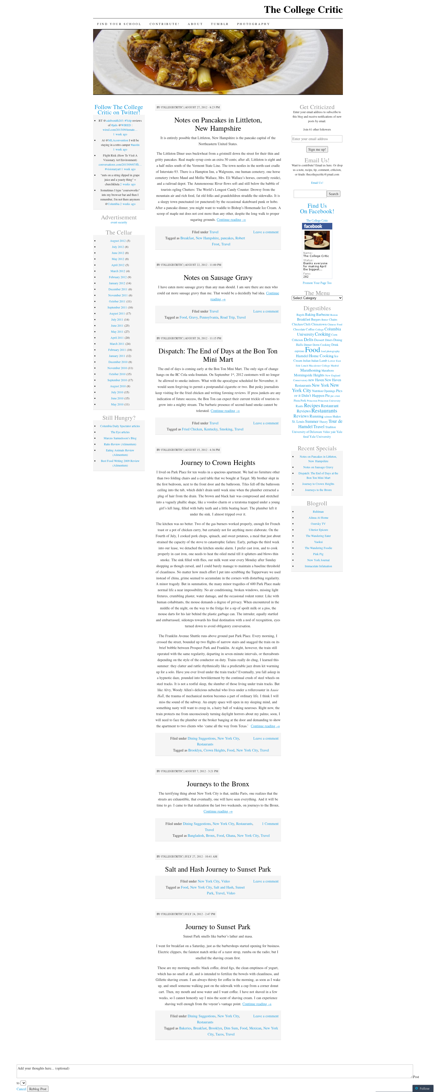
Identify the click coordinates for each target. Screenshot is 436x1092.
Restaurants (205, 744)
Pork (303, 400)
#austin (135, 145)
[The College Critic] (317, 278)
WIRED (126, 125)
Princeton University (329, 400)
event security (119, 222)
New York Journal (318, 560)
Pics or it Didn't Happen (318, 393)
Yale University (320, 436)
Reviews (301, 416)
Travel (214, 231)
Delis (308, 339)
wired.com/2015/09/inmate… (120, 129)
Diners (329, 340)
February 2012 (118, 277)
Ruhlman (318, 511)
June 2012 (118, 253)
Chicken (297, 324)
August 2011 (117, 313)
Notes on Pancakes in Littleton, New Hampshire (218, 124)
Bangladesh (196, 835)
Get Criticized (317, 107)
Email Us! (317, 182)
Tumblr (220, 24)
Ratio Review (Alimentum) (120, 444)
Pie (327, 395)
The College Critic (303, 9)
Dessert (319, 339)
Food (183, 317)
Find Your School (119, 24)
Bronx (210, 835)
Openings (329, 391)
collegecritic (172, 107)
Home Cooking (321, 355)
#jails (114, 125)
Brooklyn (195, 750)
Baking (310, 314)
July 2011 (117, 319)
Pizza (297, 400)
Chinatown (319, 324)
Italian (315, 360)
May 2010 (117, 404)
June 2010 (117, 398)
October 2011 (117, 301)
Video (225, 881)
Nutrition (317, 391)
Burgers (316, 319)
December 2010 (117, 362)
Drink (334, 345)
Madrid (335, 365)
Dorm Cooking (322, 345)
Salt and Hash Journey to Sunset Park (218, 869)
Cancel (21, 1088)
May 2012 (118, 259)
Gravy (193, 317)
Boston (334, 315)
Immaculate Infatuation (318, 566)
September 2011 (117, 307)
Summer (311, 421)
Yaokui (318, 542)
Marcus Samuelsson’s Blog (120, 438)
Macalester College (319, 365)
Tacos (219, 1034)
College (319, 329)
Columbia (113, 204)
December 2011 (117, 289)
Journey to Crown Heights (218, 462)
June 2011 (117, 325)
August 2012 (118, 241)
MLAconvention (118, 140)
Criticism (297, 340)
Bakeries (185, 1028)
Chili (307, 324)
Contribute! (165, 24)
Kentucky (210, 429)
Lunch (304, 365)
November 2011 (118, 295)
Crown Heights (214, 750)
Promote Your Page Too (317, 283)
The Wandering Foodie (318, 548)
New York (320, 385)
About (195, 24)
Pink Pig (318, 554)
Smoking (226, 429)
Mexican (255, 1028)
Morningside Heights (309, 375)
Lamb (323, 360)
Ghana (230, 835)
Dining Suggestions (201, 738)
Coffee (310, 329)
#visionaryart (113, 169)
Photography (253, 24)
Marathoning (310, 370)
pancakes (227, 238)
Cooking (323, 334)
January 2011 (117, 356)
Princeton (312, 400)
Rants (299, 406)
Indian (307, 360)
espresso (299, 351)
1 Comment (270, 823)
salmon (328, 416)
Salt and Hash (223, 887)
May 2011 (117, 331)
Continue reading (231, 219)
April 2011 (117, 337)
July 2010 (117, 392)
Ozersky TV (318, 524)
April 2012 (117, 265)
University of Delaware (307, 431)
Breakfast (187, 238)
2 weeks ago (127, 184)
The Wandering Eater (318, 536)
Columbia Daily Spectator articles (120, 426)
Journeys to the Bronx (218, 783)
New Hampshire (207, 238)
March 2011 (117, 344)
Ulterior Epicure (318, 530)
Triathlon (330, 427)
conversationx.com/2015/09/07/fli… (120, 164)
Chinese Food (335, 324)
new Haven (316, 379)
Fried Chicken (192, 429)
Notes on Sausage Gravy (218, 277)
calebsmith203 (114, 120)
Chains (333, 319)
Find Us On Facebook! (317, 208)
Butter (324, 319)
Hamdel (302, 355)
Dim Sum (231, 1028)
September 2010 (117, 380)
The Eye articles (120, 432)
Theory (323, 422)
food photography (330, 351)
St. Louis (298, 421)
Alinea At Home (318, 517)
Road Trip (227, 317)
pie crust (335, 396)
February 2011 (117, 350)
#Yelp (128, 120)
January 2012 (117, 283)
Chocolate (299, 329)
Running (316, 416)
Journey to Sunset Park (218, 926)
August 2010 (118, 386)
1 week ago (120, 134)
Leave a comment (266, 231)
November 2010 (117, 368)
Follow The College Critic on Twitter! (119, 109)
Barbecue (323, 314)
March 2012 (118, 271)
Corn (334, 334)
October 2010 (117, 374)
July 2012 (118, 247)
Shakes (337, 416)
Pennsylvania (209, 317)
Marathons (327, 370)
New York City (228, 738)
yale (333, 432)
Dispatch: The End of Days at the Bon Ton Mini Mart (218, 355)
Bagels (300, 315)
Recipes (312, 405)
